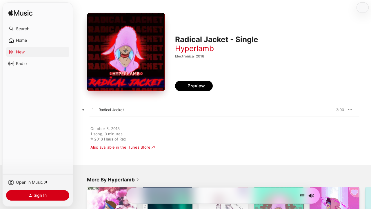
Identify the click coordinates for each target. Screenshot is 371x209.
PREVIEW (337, 109)
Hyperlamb (194, 48)
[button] (37, 29)
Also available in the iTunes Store (120, 147)
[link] (113, 179)
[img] (20, 13)
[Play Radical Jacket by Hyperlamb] (93, 110)
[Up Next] (302, 196)
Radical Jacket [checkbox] (111, 109)
